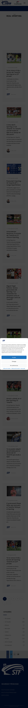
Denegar (14, 361)
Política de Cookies (7, 368)
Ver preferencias (14, 365)
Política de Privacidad (15, 368)
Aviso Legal (23, 368)
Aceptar (14, 357)
